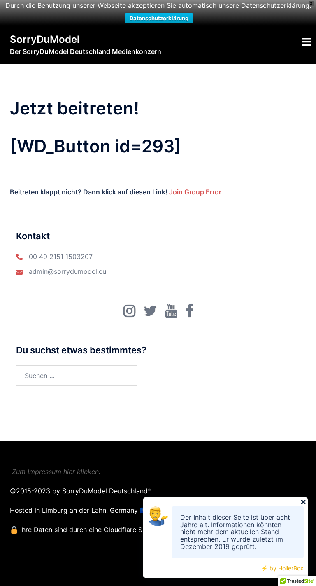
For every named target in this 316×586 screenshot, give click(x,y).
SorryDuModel (44, 39)
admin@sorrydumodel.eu (67, 271)
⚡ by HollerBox (282, 568)
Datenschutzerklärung (159, 18)
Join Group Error (195, 192)
